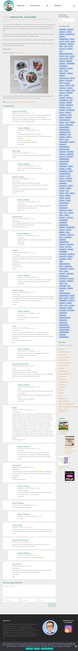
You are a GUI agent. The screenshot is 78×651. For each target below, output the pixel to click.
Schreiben (70, 249)
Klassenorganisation (64, 146)
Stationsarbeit (63, 268)
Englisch (62, 75)
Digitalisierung (63, 68)
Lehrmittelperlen (63, 371)
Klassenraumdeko (64, 149)
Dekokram (62, 61)
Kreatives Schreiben (64, 161)
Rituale (68, 232)
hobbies (61, 124)
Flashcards (69, 92)
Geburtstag (62, 107)
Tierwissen (70, 280)
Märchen (68, 195)
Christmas (70, 48)
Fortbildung (66, 95)
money (67, 190)
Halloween (68, 117)
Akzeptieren (29, 648)
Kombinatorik (62, 154)
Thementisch (62, 280)
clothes (61, 56)
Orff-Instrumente (63, 210)
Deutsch (69, 61)
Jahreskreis (63, 134)
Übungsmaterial (64, 337)
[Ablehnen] (76, 646)
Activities (69, 31)
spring (61, 266)
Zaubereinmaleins (63, 365)
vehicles (61, 290)
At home (61, 41)
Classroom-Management (66, 53)
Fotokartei (62, 97)
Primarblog (62, 387)
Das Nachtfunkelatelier (65, 363)
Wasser (66, 298)
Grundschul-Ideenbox (64, 352)
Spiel (69, 258)
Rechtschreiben (70, 227)
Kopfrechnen (69, 156)
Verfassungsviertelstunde (64, 293)
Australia (67, 41)
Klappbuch (72, 141)
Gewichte (61, 112)
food (61, 95)
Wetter (61, 305)
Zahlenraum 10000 (64, 332)
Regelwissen (68, 229)
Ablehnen (37, 648)
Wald (34, 102)
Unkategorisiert (34, 19)
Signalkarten (71, 254)
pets (65, 212)
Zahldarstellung (63, 315)
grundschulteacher (64, 357)
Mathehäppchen (63, 185)
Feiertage (67, 90)
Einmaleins (62, 73)
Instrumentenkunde (64, 127)
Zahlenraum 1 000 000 (65, 317)
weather (72, 297)
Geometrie (62, 110)
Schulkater (61, 349)
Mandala (69, 180)
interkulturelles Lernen (65, 132)
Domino (70, 68)
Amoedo (61, 390)
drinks (61, 70)
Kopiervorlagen (64, 159)
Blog (61, 46)
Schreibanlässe (63, 249)
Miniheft (69, 188)
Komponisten (70, 154)
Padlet (61, 212)
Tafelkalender (70, 273)
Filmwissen (62, 92)
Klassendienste (63, 144)
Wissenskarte (63, 310)
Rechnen (62, 227)
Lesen (70, 171)
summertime (62, 273)
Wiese (66, 305)
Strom (61, 271)
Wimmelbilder (63, 307)
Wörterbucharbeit (63, 312)
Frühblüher (62, 102)
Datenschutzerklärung (47, 648)
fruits (71, 100)
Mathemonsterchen (64, 401)
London (61, 178)
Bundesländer (62, 48)
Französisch (69, 97)
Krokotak (61, 393)
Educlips (67, 482)
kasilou (61, 395)
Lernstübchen (62, 379)
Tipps (61, 283)
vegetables (70, 288)
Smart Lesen (62, 256)
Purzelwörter (69, 217)
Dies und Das (70, 63)
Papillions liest (63, 376)
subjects (66, 271)
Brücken (70, 46)
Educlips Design (63, 398)
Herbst (16, 102)
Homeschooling (69, 124)
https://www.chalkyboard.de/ (66, 404)
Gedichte (68, 107)
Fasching (70, 87)
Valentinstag (62, 288)
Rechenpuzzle (63, 222)
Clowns (67, 56)
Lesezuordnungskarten (65, 173)
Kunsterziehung (63, 163)
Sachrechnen (68, 237)
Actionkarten (62, 31)
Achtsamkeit (70, 29)
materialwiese (62, 354)
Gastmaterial (69, 105)
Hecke (67, 122)
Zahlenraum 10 (63, 320)
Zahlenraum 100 (64, 324)
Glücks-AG (68, 112)
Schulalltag (63, 251)
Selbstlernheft (63, 254)
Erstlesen (62, 80)
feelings (61, 90)
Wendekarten (71, 300)
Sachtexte (62, 239)
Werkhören (62, 302)
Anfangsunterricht (64, 39)
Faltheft (67, 85)
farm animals (62, 87)
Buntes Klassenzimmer (65, 374)
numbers (68, 200)
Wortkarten (71, 310)
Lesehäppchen (63, 171)
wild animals (72, 305)
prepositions (62, 217)
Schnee (61, 246)
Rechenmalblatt (63, 220)
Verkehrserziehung (64, 295)
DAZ (71, 58)
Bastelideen (63, 43)
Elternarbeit (70, 73)
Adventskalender (70, 34)
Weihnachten (63, 300)
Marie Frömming (18, 503)
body (66, 46)
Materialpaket (63, 183)
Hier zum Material (20, 52)
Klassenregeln (62, 151)
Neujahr (61, 198)
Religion (62, 232)
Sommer (70, 256)
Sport (61, 261)
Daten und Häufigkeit (64, 58)
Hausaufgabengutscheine (65, 119)
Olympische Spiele (63, 207)
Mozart (67, 193)
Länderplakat (68, 178)
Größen (61, 117)
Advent (61, 34)
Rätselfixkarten (70, 234)
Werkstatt (69, 302)
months (61, 193)
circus (61, 51)
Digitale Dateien (63, 65)
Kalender (62, 137)
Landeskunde (63, 166)
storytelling (71, 268)
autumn (72, 41)
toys (66, 283)
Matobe (70, 185)
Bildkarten (10, 102)
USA (69, 285)
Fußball (62, 105)
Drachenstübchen (63, 360)
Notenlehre (62, 200)
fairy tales (61, 85)
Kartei (61, 139)
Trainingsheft (63, 285)
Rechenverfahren (63, 224)
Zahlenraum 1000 (64, 329)
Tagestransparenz (64, 276)
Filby (73, 90)
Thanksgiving (70, 278)
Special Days (63, 258)
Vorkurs (72, 295)
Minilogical (62, 190)
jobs (69, 134)
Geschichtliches (70, 110)
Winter (70, 307)
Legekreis (62, 168)
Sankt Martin (62, 244)
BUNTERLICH (63, 384)
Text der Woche (63, 278)
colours (72, 56)
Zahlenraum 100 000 (64, 327)
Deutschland (62, 63)
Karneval (69, 137)
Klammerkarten (63, 141)
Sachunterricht (25, 19)
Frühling (69, 102)
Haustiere (61, 122)
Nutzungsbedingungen (64, 202)
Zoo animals (62, 334)
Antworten (32, 113)
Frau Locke (62, 368)
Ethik (61, 82)
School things (68, 246)
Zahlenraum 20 (63, 322)
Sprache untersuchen (64, 263)
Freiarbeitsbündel (63, 100)
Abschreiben (63, 29)
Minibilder (62, 188)
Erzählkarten (69, 80)
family (73, 85)
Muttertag (62, 195)
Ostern (70, 210)
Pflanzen (71, 212)
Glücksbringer (63, 114)
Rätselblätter (62, 234)
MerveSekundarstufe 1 (20, 364)
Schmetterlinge (70, 244)
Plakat (20, 102)
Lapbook (70, 166)
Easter (66, 70)
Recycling (62, 229)
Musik (72, 193)
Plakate (19, 19)
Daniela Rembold (45, 19)
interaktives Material (64, 129)
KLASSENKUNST (64, 382)
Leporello (69, 168)
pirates (61, 215)
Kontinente (62, 156)
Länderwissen (62, 180)
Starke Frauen (68, 266)
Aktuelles (62, 36)
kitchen (67, 139)
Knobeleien (70, 151)
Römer (61, 237)
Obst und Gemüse (63, 205)
